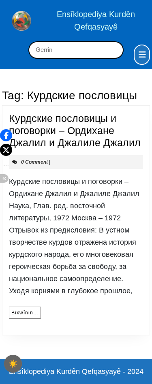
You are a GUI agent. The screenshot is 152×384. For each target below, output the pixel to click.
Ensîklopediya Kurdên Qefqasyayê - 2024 (76, 371)
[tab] (142, 55)
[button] (6, 135)
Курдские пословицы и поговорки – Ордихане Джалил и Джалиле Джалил (75, 130)
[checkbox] (13, 364)
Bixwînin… (26, 312)
